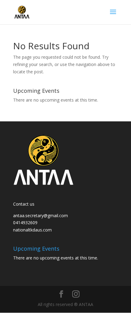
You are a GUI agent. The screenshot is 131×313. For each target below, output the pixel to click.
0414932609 (25, 222)
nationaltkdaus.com (32, 230)
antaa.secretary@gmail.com (40, 215)
